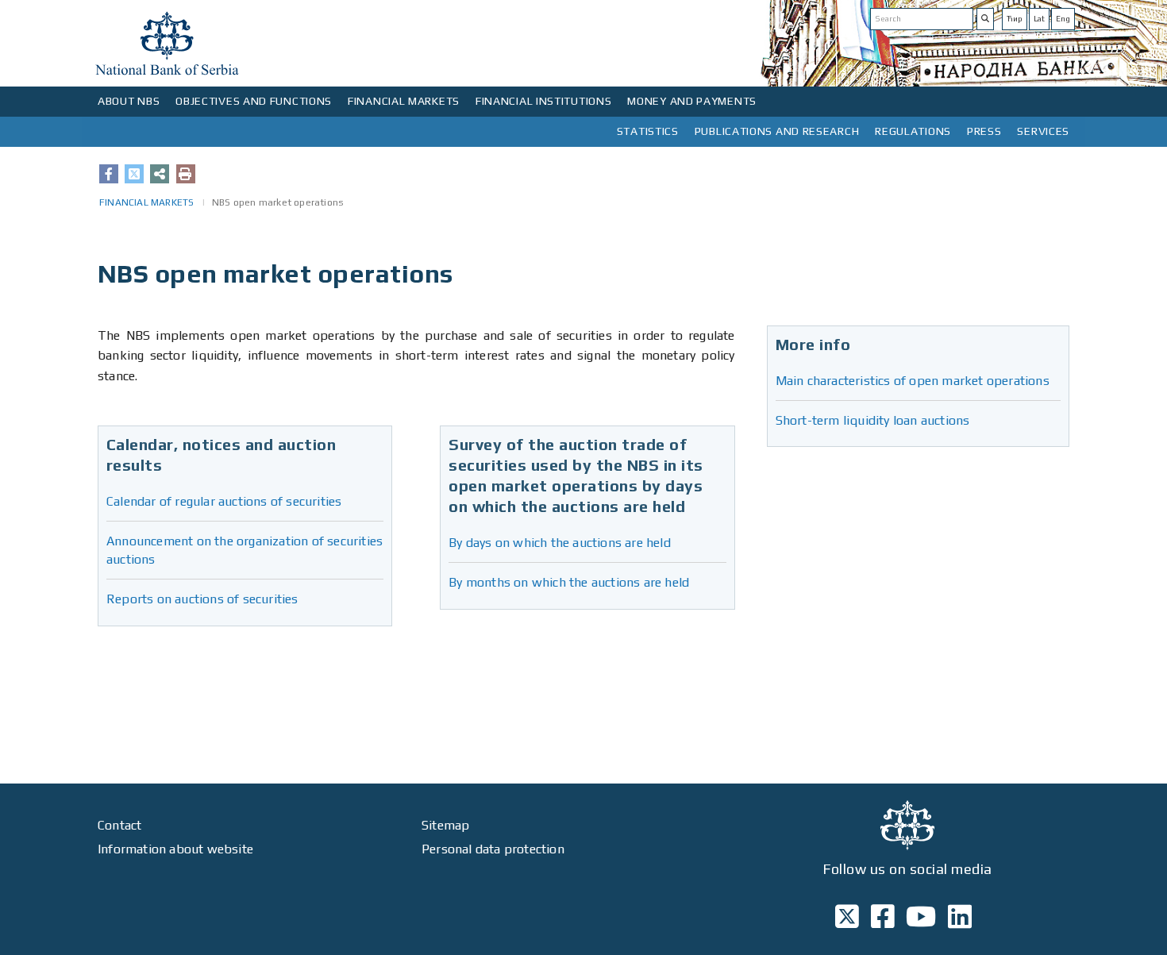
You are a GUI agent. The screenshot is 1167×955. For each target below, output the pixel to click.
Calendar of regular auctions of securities (223, 501)
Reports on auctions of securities (202, 599)
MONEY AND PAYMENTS (692, 100)
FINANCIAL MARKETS (404, 100)
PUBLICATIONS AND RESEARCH (777, 131)
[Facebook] (108, 173)
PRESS (984, 131)
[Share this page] (159, 173)
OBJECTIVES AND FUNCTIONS (253, 100)
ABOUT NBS (129, 100)
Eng (1063, 18)
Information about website (175, 849)
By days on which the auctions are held (560, 542)
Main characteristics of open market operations (913, 380)
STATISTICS (648, 131)
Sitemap (445, 825)
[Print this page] (185, 173)
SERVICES (1043, 131)
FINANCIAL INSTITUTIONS (543, 100)
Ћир (1015, 18)
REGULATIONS (913, 131)
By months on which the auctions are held (569, 582)
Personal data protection (493, 849)
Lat (1039, 18)
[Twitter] (134, 173)
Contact (119, 825)
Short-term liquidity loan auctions (873, 420)
